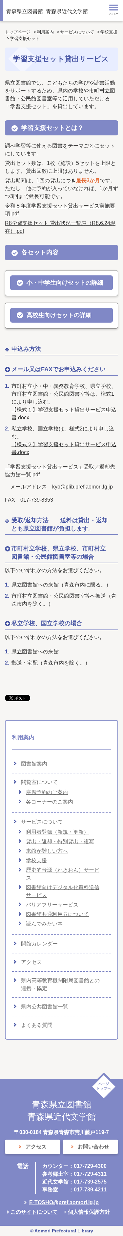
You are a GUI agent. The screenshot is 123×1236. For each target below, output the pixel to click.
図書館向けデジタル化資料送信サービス (62, 891)
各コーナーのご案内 (49, 802)
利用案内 (45, 32)
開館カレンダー (39, 944)
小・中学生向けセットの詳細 (65, 282)
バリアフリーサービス (52, 904)
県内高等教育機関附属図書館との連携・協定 (60, 984)
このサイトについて (34, 1212)
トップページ (18, 32)
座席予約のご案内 (47, 792)
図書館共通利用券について (57, 914)
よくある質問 (36, 1025)
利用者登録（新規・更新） (57, 832)
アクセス (31, 962)
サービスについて (77, 32)
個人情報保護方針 (89, 1212)
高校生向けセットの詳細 (59, 315)
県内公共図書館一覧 (44, 1006)
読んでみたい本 (44, 924)
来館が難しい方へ (47, 851)
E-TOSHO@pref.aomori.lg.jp (64, 1202)
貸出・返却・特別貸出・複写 (60, 841)
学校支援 (108, 32)
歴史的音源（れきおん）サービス (62, 874)
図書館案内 (34, 764)
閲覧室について (39, 782)
